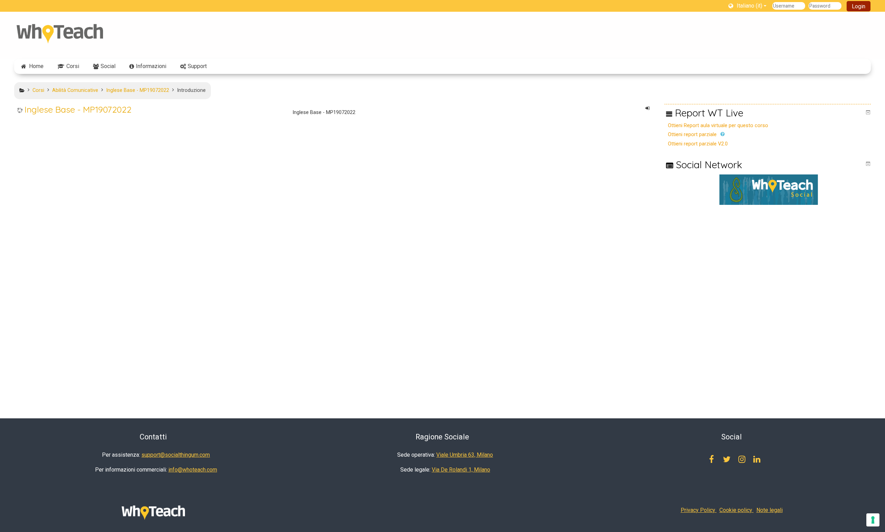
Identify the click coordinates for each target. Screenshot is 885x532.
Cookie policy (736, 510)
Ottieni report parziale (692, 134)
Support (197, 66)
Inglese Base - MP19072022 (78, 109)
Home (36, 66)
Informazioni (151, 66)
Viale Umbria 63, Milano (464, 455)
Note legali (769, 510)
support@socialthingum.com (175, 455)
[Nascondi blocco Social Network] (868, 164)
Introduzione (191, 90)
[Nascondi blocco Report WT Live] (868, 112)
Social (108, 66)
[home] (60, 34)
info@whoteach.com (192, 469)
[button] (747, 5)
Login (858, 6)
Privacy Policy (699, 510)
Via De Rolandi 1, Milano (461, 469)
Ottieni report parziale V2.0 (698, 144)
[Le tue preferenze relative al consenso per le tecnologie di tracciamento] (872, 519)
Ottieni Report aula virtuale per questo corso (718, 126)
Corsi (72, 66)
